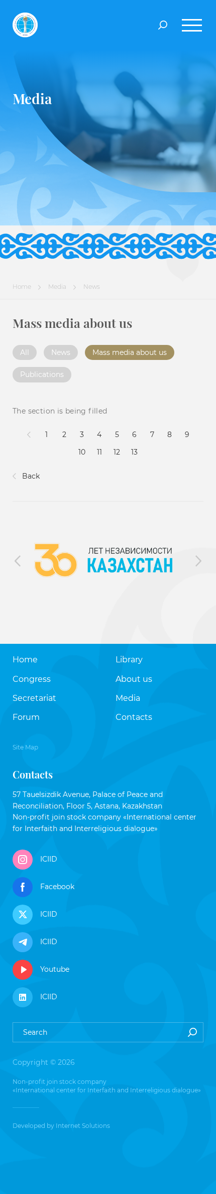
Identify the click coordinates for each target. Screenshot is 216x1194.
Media (57, 286)
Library (129, 659)
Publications (42, 374)
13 (134, 452)
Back (30, 476)
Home (22, 286)
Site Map (25, 747)
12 (117, 452)
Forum (26, 717)
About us (134, 679)
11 (99, 452)
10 (81, 452)
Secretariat (34, 698)
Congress (32, 679)
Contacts (134, 717)
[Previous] (29, 435)
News (60, 352)
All (24, 352)
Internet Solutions (83, 1125)
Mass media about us (129, 352)
